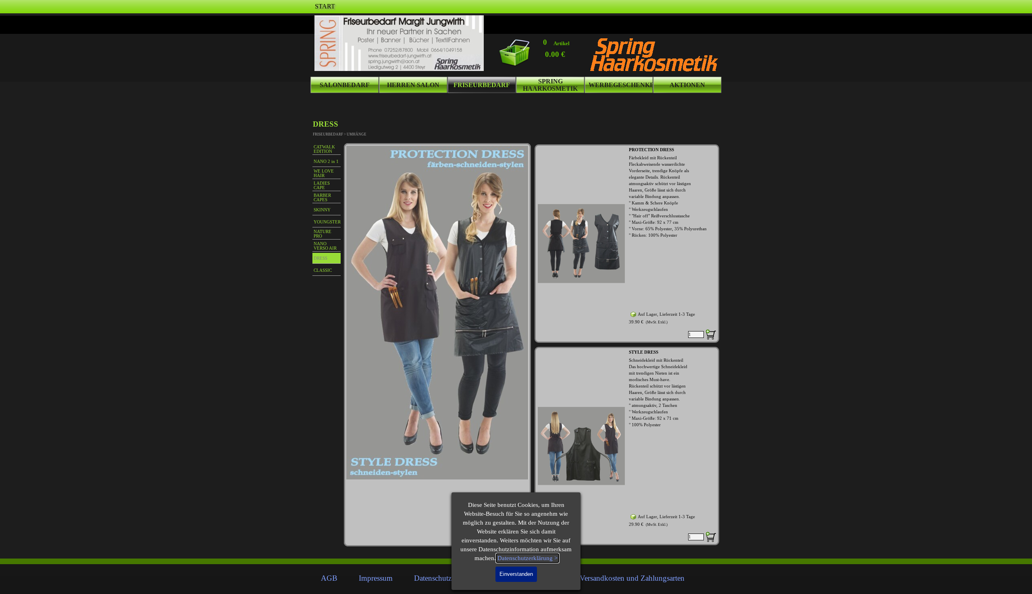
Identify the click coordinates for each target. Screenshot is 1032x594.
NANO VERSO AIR (325, 246)
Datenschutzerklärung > (527, 558)
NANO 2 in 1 (326, 161)
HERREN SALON (413, 84)
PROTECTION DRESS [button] (651, 150)
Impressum (376, 578)
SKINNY (322, 210)
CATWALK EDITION (324, 149)
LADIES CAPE (322, 185)
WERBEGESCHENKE (621, 84)
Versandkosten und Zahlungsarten (632, 578)
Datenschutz (433, 578)
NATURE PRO (322, 233)
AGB (329, 578)
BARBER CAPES (322, 197)
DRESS (320, 258)
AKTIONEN (687, 84)
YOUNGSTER (327, 222)
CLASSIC (323, 270)
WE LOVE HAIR (324, 173)
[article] (627, 243)
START (325, 6)
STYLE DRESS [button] (643, 352)
